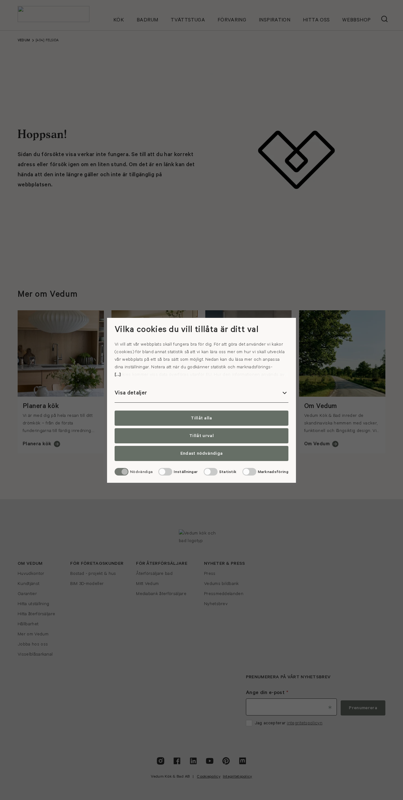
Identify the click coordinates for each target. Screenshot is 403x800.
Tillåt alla (201, 418)
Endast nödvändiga (201, 453)
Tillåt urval (201, 435)
